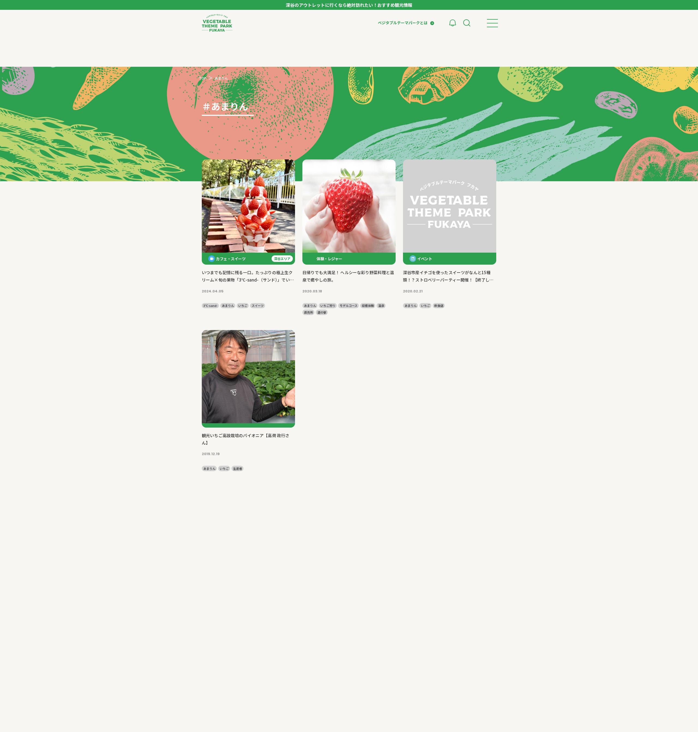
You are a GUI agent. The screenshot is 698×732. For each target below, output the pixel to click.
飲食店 (438, 305)
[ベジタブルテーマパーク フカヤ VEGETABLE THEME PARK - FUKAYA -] (217, 23)
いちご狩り (327, 305)
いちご (242, 305)
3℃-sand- (210, 305)
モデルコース (348, 305)
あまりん (228, 305)
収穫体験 (368, 305)
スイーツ (258, 305)
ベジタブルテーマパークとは (403, 22)
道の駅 (321, 312)
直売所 (308, 312)
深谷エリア (282, 258)
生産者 (237, 468)
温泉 (381, 305)
